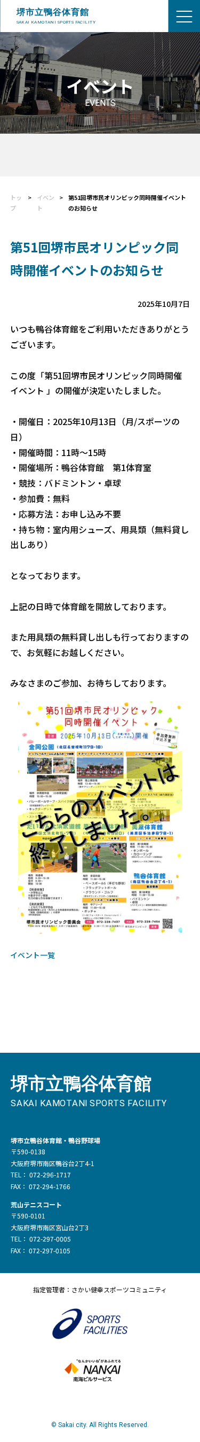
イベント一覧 (32, 955)
